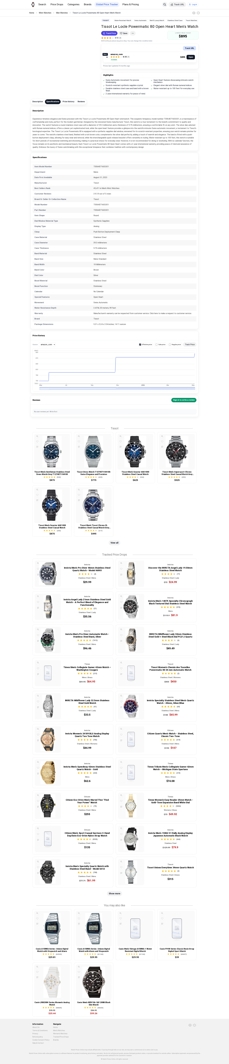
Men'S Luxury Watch (157, 20)
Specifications (52, 101)
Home (55, 1027)
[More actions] (133, 33)
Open (190, 57)
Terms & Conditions (40, 1030)
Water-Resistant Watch (122, 20)
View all (114, 542)
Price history (68, 101)
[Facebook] (194, 13)
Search (42, 4)
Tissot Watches (191, 20)
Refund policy (37, 1037)
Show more (114, 893)
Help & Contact (38, 1043)
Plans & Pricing (130, 4)
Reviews (81, 101)
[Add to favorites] (37, 441)
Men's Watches (59, 1030)
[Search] (164, 4)
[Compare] (37, 447)
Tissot (105, 20)
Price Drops (56, 4)
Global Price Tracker (107, 4)
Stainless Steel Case (174, 20)
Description (37, 101)
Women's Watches (60, 1034)
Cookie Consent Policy (40, 1040)
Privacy (35, 1034)
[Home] (33, 4)
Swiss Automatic (140, 20)
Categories (73, 4)
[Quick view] (37, 436)
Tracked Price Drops (61, 1037)
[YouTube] (198, 13)
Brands (87, 4)
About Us (35, 1027)
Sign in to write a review (184, 400)
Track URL (189, 48)
